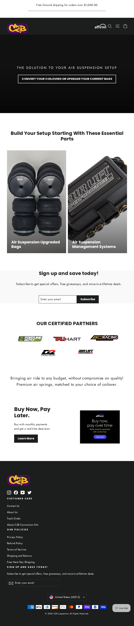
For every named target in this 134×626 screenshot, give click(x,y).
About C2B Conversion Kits (22, 525)
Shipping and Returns (19, 556)
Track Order (14, 518)
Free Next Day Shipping (21, 562)
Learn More (26, 438)
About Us (12, 512)
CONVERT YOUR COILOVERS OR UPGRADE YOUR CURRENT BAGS (67, 79)
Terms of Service (16, 549)
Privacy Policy (15, 537)
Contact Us (13, 506)
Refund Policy (15, 543)
